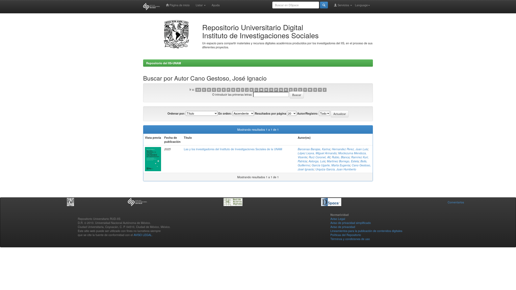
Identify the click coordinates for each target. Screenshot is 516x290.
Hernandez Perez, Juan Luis (350, 149)
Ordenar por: (176, 113)
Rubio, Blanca (341, 157)
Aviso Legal (337, 219)
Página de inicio (179, 5)
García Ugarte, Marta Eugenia (331, 165)
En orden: (225, 113)
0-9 (198, 89)
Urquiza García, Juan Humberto (335, 169)
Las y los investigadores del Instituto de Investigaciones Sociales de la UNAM (233, 149)
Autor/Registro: (307, 113)
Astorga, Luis (317, 161)
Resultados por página (270, 113)
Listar (200, 5)
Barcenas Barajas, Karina (314, 149)
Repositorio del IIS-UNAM (163, 63)
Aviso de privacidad (342, 227)
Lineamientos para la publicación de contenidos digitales (366, 231)
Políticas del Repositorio (345, 235)
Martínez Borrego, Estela (343, 161)
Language (361, 5)
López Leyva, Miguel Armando (317, 153)
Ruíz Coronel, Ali (319, 157)
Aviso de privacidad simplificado (350, 223)
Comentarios (456, 202)
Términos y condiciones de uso (350, 239)
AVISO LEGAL (143, 235)
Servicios (343, 5)
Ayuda (216, 5)
